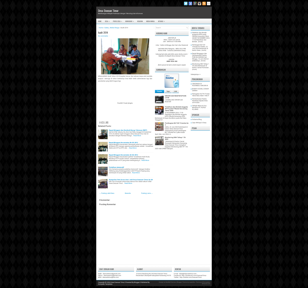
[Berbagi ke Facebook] (107, 122)
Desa (107, 21)
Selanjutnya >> (196, 74)
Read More (137, 135)
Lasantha (192, 282)
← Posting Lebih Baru (106, 193)
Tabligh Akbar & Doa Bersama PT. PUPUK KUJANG (199, 107)
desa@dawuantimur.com (187, 274)
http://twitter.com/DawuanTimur (191, 277)
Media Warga (150, 21)
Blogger (137, 282)
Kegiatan (140, 21)
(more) (200, 41)
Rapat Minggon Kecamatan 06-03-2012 (123, 142)
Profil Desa (117, 21)
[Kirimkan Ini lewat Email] (100, 122)
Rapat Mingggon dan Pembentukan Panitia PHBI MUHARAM (199, 55)
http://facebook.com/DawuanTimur (194, 275)
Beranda (128, 193)
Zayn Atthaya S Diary (199, 123)
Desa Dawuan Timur (108, 10)
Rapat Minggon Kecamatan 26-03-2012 (123, 155)
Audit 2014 (103, 32)
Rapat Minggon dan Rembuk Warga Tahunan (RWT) (128, 130)
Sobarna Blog (197, 119)
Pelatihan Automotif (116, 167)
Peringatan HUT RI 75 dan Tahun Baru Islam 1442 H (201, 95)
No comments (103, 36)
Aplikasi (161, 21)
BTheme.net (206, 284)
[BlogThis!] (102, 122)
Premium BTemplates (203, 282)
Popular (159, 91)
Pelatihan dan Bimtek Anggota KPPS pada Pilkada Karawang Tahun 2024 (176, 108)
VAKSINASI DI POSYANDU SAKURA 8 (200, 84)
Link (175, 91)
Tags (168, 91)
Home (99, 21)
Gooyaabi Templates (105, 284)
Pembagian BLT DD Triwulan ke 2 (198, 46)
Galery (106, 28)
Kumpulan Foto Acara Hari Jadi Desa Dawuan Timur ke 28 (131, 180)
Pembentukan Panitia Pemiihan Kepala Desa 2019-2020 (200, 100)
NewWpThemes (171, 282)
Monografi (129, 21)
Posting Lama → (147, 193)
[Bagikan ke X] (105, 122)
